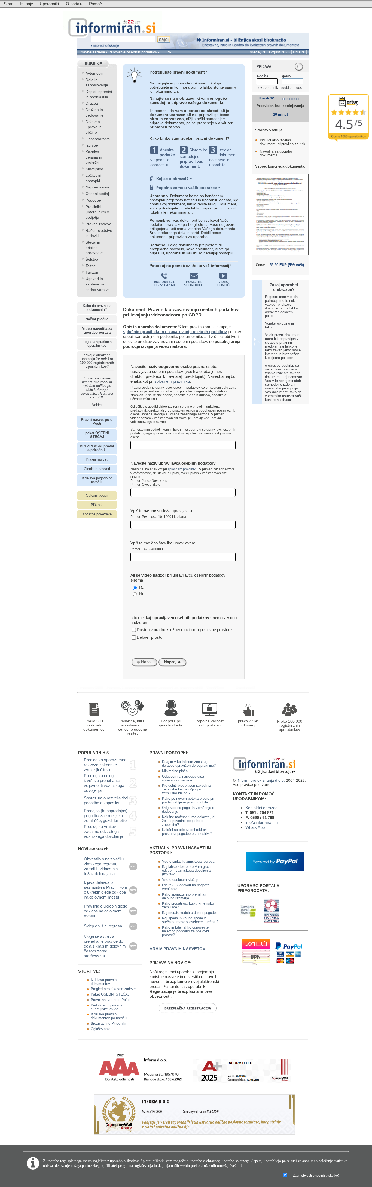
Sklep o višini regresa (103, 926)
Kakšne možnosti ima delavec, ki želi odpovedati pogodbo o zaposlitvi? (188, 821)
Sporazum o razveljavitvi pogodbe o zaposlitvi (106, 800)
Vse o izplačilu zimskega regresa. (188, 861)
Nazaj (145, 661)
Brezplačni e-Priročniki (108, 1023)
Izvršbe (92, 145)
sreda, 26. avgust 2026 (270, 52)
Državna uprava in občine (94, 127)
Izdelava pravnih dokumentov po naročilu (109, 1016)
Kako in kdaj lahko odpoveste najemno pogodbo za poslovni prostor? (185, 931)
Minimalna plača (175, 771)
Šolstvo (92, 259)
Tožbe (91, 266)
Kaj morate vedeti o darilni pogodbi (189, 913)
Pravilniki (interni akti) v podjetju (97, 212)
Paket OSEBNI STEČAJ (110, 994)
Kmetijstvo (94, 169)
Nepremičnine (97, 187)
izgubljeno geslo (292, 87)
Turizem (92, 272)
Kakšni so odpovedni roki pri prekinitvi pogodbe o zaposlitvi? (187, 832)
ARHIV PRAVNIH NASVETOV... (179, 948)
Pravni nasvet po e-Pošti (110, 1000)
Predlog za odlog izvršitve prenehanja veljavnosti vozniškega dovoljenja (104, 783)
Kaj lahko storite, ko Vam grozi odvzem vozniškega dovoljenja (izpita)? (186, 870)
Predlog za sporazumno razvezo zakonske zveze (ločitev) (105, 764)
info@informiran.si (261, 822)
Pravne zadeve (92, 52)
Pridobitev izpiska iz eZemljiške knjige (107, 1007)
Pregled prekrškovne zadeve (113, 989)
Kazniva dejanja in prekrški (94, 157)
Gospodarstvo (98, 139)
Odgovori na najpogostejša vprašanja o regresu (183, 778)
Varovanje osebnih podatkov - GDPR (140, 52)
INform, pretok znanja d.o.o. (261, 780)
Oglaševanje (100, 1029)
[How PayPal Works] (275, 869)
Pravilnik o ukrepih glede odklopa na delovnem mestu (105, 911)
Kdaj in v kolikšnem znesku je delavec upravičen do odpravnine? (189, 764)
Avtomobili (94, 73)
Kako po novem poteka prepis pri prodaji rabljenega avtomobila (188, 800)
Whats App (255, 827)
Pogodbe (93, 200)
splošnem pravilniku (172, 381)
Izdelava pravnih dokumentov (104, 982)
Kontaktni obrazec (261, 807)
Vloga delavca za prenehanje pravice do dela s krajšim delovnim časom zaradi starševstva (105, 946)
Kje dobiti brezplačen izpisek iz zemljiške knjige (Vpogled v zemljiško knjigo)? (186, 789)
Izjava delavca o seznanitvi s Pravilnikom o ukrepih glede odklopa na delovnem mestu (105, 889)
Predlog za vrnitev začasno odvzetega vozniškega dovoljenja (103, 831)
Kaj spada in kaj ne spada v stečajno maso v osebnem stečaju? (190, 920)
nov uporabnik (267, 87)
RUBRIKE (93, 64)
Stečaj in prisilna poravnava (95, 247)
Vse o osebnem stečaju (180, 880)
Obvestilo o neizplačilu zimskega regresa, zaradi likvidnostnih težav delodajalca (104, 866)
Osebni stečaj (97, 194)
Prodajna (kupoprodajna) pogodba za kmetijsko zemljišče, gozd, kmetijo (105, 815)
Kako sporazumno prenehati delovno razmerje (184, 896)
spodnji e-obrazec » (160, 162)
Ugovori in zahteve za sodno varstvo (98, 284)
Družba (92, 103)
